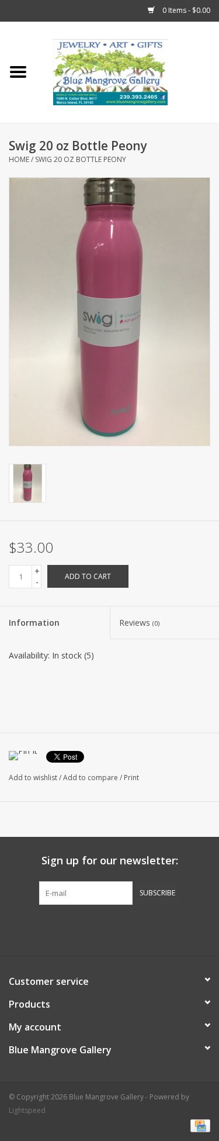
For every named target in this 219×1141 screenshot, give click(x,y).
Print (131, 778)
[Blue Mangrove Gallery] (128, 71)
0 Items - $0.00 (185, 10)
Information (34, 622)
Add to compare (91, 778)
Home (19, 159)
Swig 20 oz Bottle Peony (80, 159)
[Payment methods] (198, 1125)
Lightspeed (27, 1110)
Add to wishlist (33, 778)
